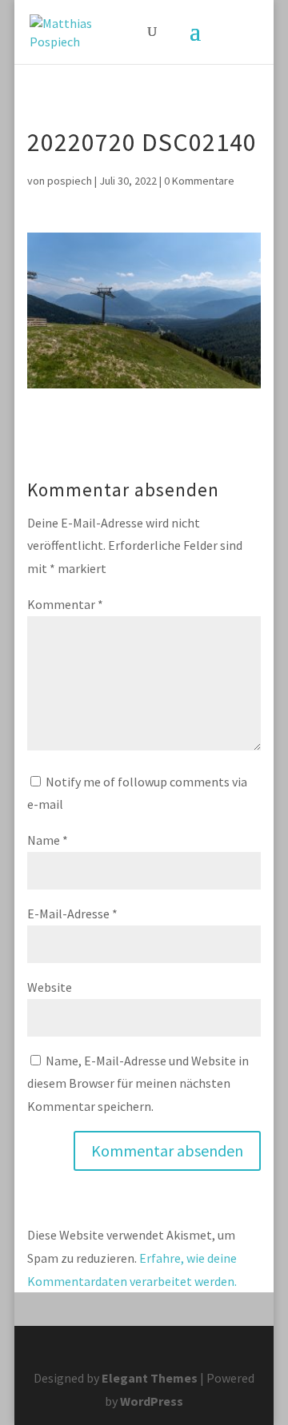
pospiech (69, 180)
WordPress (151, 1401)
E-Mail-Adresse (72, 913)
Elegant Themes (150, 1378)
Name (47, 840)
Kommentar (65, 604)
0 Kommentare (199, 180)
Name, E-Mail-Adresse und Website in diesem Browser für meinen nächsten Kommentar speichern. (138, 1084)
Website (49, 987)
